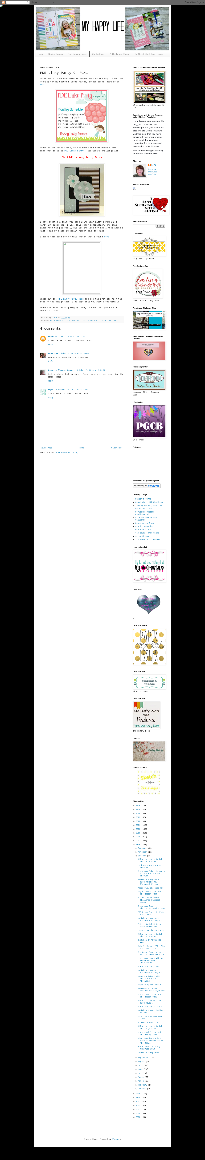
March (141, 1081)
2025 (138, 810)
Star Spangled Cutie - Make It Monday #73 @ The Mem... (150, 1040)
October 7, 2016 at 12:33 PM (74, 353)
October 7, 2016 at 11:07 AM (70, 336)
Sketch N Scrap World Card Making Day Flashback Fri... (149, 882)
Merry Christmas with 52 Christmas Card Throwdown (151, 978)
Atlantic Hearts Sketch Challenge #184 (150, 860)
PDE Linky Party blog (71, 299)
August (142, 1062)
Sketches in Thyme (144, 523)
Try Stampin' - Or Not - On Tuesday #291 (151, 1033)
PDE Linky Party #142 (149, 967)
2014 (138, 1098)
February (143, 1085)
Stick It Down (142, 536)
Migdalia (52, 390)
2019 (138, 833)
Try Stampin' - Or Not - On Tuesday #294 (151, 893)
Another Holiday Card (149, 1023)
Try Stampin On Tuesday (147, 539)
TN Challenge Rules (118, 54)
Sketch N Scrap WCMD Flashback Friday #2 (149, 971)
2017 (138, 841)
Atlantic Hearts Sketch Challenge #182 (150, 935)
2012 (138, 1105)
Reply (50, 344)
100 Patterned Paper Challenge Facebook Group (149, 900)
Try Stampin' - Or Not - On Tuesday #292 (151, 995)
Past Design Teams (77, 54)
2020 (138, 829)
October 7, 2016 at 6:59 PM (91, 370)
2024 (138, 813)
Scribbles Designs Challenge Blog (144, 513)
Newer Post (46, 448)
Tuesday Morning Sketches (148, 506)
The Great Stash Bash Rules (148, 54)
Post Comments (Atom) (67, 453)
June (141, 1069)
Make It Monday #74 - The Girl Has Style (151, 947)
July (141, 1065)
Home (40, 54)
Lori (153, 165)
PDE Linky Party (74, 151)
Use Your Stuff (143, 530)
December (143, 848)
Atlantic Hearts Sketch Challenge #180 (150, 1027)
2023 (138, 817)
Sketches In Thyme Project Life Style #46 (151, 990)
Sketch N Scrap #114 (148, 1053)
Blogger (116, 1139)
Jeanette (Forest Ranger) (62, 370)
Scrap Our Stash (143, 509)
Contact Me (98, 54)
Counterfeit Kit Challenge (149, 502)
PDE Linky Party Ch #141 (151, 1007)
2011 (138, 1109)
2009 (138, 1117)
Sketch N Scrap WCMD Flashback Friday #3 (149, 919)
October (142, 856)
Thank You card (108, 320)
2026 (138, 806)
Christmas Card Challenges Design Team (151, 907)
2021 (138, 825)
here (42, 85)
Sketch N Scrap (143, 499)
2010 (138, 1113)
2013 (138, 1101)
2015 (138, 1094)
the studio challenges (147, 533)
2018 (138, 837)
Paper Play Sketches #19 (151, 888)
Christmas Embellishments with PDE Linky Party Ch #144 (151, 873)
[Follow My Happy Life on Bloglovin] (147, 487)
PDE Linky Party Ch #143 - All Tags (151, 913)
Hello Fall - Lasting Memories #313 (149, 1048)
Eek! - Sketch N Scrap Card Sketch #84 (149, 925)
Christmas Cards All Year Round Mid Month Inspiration (151, 960)
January (142, 1089)
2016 (138, 845)
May (140, 1073)
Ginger (51, 336)
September (143, 1058)
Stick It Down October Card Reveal (149, 1002)
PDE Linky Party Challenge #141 (81, 320)
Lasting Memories (144, 526)
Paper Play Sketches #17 (151, 985)
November (143, 852)
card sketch (56, 320)
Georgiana (53, 353)
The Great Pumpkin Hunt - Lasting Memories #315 (151, 953)
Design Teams (55, 54)
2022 (138, 821)
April (141, 1077)
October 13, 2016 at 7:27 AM (72, 390)
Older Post (117, 448)
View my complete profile (152, 172)
